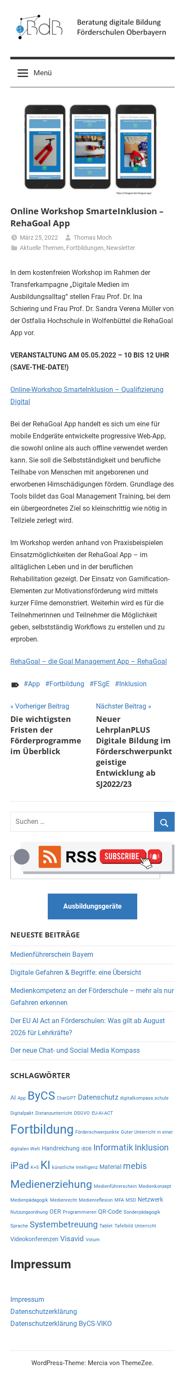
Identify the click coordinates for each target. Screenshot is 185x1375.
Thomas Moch (93, 237)
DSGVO (82, 1113)
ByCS (41, 1096)
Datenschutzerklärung (43, 1311)
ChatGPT (66, 1098)
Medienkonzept (155, 1186)
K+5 (35, 1167)
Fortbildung (66, 684)
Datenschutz (98, 1097)
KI (45, 1165)
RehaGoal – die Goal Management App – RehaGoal (88, 661)
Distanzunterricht (53, 1113)
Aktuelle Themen (42, 247)
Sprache (19, 1226)
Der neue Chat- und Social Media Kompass (75, 1050)
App (34, 684)
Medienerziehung (51, 1184)
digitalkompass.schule (144, 1098)
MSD (131, 1200)
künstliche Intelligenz (75, 1167)
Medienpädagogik (29, 1200)
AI (13, 1097)
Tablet (106, 1226)
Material (110, 1166)
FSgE (102, 684)
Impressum (27, 1299)
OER (55, 1211)
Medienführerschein (115, 1186)
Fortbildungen (85, 247)
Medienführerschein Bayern (51, 954)
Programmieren (79, 1212)
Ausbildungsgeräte (92, 906)
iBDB (86, 1149)
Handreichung (61, 1148)
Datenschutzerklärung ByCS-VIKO (61, 1324)
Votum (93, 1239)
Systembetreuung (64, 1225)
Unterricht (145, 1226)
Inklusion (133, 684)
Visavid (72, 1238)
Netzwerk (150, 1199)
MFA (119, 1200)
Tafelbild (123, 1226)
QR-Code (110, 1211)
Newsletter (120, 247)
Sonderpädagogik (141, 1212)
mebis (135, 1166)
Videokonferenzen (34, 1239)
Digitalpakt (22, 1113)
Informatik (113, 1148)
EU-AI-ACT (102, 1113)
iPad (19, 1165)
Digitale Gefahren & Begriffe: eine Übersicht (75, 972)
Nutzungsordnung (29, 1212)
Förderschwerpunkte (97, 1132)
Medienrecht (63, 1200)
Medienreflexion (96, 1200)
